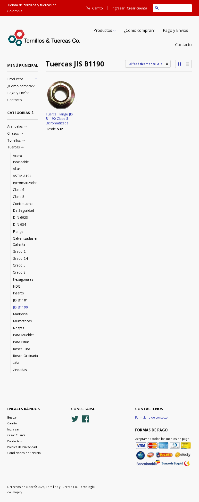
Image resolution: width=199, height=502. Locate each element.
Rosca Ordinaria (25, 355)
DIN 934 (19, 224)
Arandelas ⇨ (17, 126)
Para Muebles (23, 334)
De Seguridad (23, 210)
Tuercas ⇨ (15, 147)
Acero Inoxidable (21, 158)
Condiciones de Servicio (24, 453)
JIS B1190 (20, 307)
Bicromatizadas (25, 182)
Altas (17, 168)
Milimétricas (22, 321)
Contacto (183, 44)
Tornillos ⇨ (16, 140)
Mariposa (20, 314)
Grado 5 (19, 265)
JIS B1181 (20, 300)
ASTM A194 (22, 175)
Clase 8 (18, 196)
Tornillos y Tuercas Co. (62, 487)
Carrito (97, 8)
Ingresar (118, 8)
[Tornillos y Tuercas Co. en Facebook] (85, 418)
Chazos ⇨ (15, 133)
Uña (16, 362)
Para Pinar (21, 342)
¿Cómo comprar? (139, 30)
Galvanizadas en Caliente (25, 241)
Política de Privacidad (22, 447)
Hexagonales (23, 279)
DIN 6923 (20, 217)
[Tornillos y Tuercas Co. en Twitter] (74, 418)
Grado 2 (19, 251)
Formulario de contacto (151, 417)
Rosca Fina (21, 349)
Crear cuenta (137, 8)
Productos (103, 30)
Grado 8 (19, 272)
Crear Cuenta (16, 435)
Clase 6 (18, 189)
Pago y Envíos (175, 30)
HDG (16, 286)
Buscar (12, 417)
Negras (18, 328)
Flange (18, 231)
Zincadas (20, 369)
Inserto (18, 293)
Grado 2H (20, 258)
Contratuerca (23, 203)
